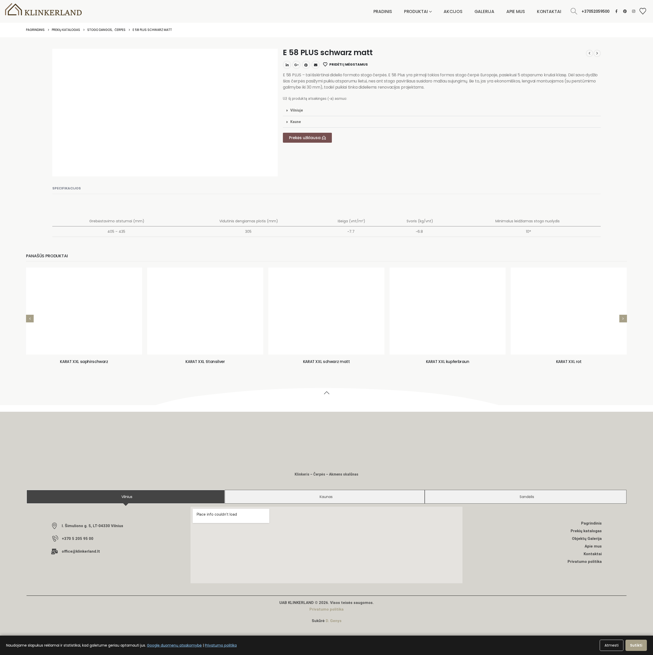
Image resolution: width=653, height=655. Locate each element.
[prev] (589, 53)
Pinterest (306, 65)
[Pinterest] (625, 11)
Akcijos (453, 11)
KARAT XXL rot (569, 361)
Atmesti (612, 645)
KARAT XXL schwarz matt (326, 361)
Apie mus (515, 11)
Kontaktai (549, 11)
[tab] (125, 497)
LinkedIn (287, 65)
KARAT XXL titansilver (205, 361)
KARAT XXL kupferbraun (447, 361)
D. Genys (334, 620)
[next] (597, 53)
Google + (296, 65)
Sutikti (636, 645)
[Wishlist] (643, 11)
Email (315, 65)
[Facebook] (616, 11)
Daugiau (88, 345)
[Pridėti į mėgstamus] (35, 345)
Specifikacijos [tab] (66, 188)
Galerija (484, 11)
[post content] (84, 311)
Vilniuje (296, 110)
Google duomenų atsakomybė (174, 645)
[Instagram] (634, 11)
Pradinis (382, 11)
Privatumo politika (326, 609)
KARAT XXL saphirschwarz (84, 361)
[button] (574, 11)
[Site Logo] (43, 9)
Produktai (416, 11)
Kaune (295, 122)
